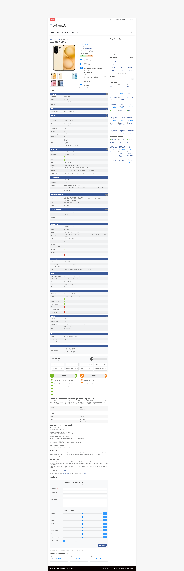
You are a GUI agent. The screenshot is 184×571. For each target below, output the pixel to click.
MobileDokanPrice (71, 568)
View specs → (54, 560)
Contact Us (118, 19)
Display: (53, 523)
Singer (113, 67)
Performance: (54, 530)
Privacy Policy (125, 19)
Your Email (54, 492)
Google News (65, 473)
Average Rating (55, 540)
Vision (113, 70)
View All (132, 57)
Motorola (130, 64)
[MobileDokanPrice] (58, 25)
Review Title (54, 496)
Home (52, 32)
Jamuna (130, 67)
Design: (53, 520)
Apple (130, 70)
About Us (112, 19)
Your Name (54, 488)
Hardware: (54, 527)
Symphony (113, 64)
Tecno (121, 64)
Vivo (66, 554)
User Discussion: (55, 537)
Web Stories (75, 32)
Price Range (67, 32)
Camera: (53, 516)
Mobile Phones (88, 48)
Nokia (122, 70)
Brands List (58, 32)
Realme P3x (63, 470)
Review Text (54, 499)
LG (122, 67)
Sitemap (131, 19)
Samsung (113, 61)
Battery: (53, 513)
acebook (84, 473)
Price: (52, 533)
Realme (130, 61)
